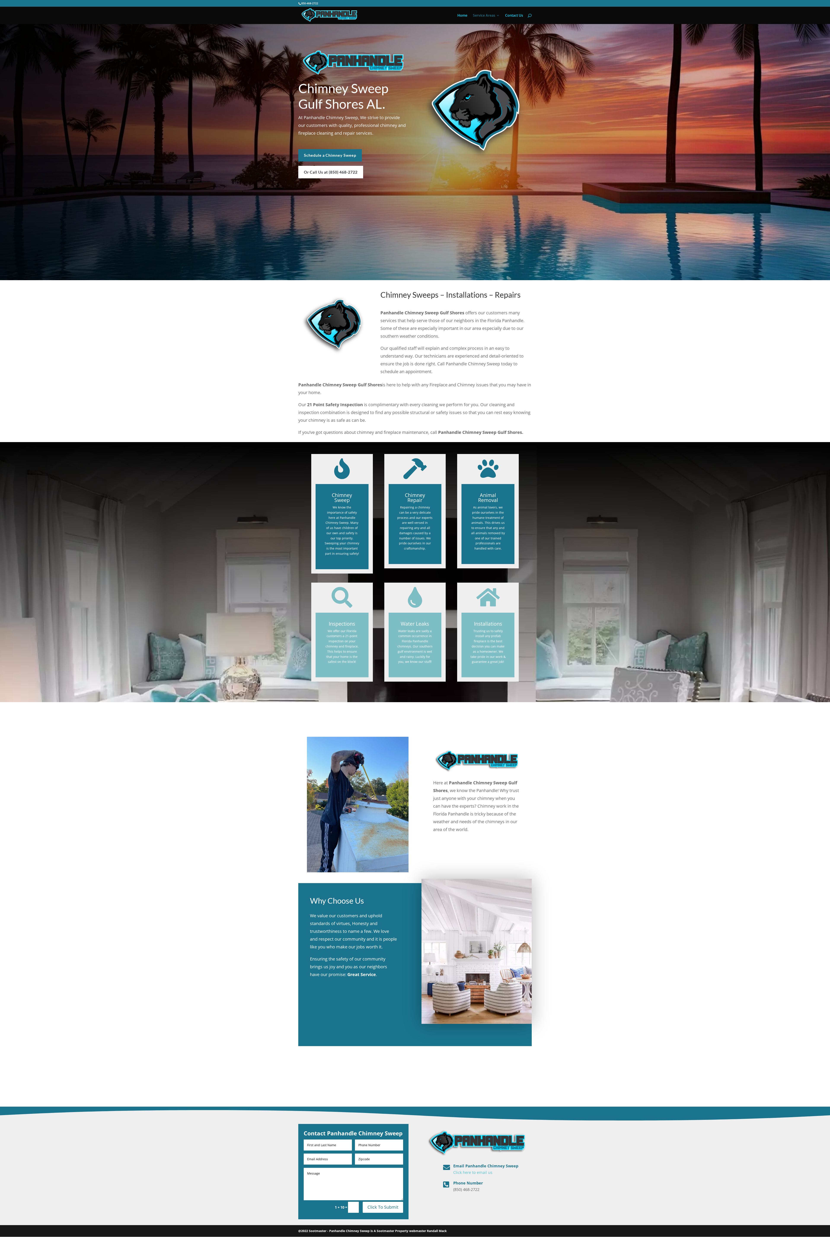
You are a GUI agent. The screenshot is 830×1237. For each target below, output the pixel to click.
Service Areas (484, 16)
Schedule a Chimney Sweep (330, 155)
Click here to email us (472, 1172)
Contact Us (514, 16)
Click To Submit (382, 1207)
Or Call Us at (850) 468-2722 (331, 172)
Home (462, 16)
